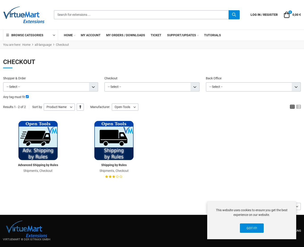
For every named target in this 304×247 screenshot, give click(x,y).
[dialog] (251, 220)
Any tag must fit (14, 97)
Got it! (252, 228)
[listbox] (59, 107)
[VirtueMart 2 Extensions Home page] (26, 228)
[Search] (234, 15)
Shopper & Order (14, 78)
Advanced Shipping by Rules (38, 165)
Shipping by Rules (114, 165)
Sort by (37, 107)
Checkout (111, 78)
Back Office (213, 78)
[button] (291, 15)
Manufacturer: (100, 107)
